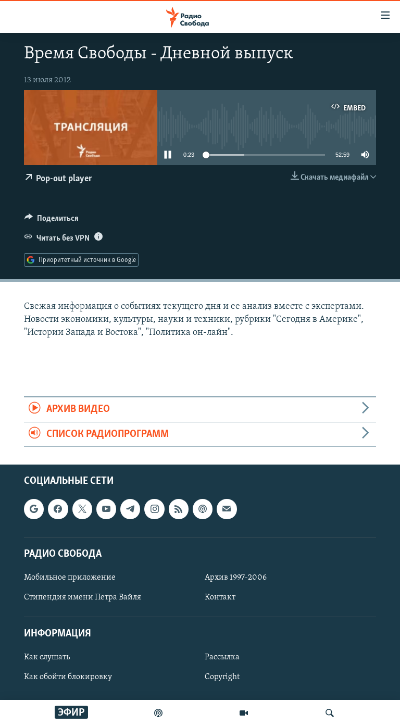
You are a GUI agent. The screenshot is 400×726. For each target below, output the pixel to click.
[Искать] (329, 713)
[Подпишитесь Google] (34, 509)
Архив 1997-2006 (236, 577)
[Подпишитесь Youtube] (106, 509)
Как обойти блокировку (68, 677)
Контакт (220, 597)
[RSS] (179, 509)
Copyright (222, 677)
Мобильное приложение (70, 577)
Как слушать (47, 657)
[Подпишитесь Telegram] (130, 509)
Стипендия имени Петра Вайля (82, 597)
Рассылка (222, 657)
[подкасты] (158, 713)
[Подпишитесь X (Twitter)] (82, 509)
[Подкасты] (203, 509)
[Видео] (243, 713)
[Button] (51, 221)
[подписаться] (226, 509)
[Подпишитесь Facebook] (58, 509)
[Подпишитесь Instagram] (154, 509)
